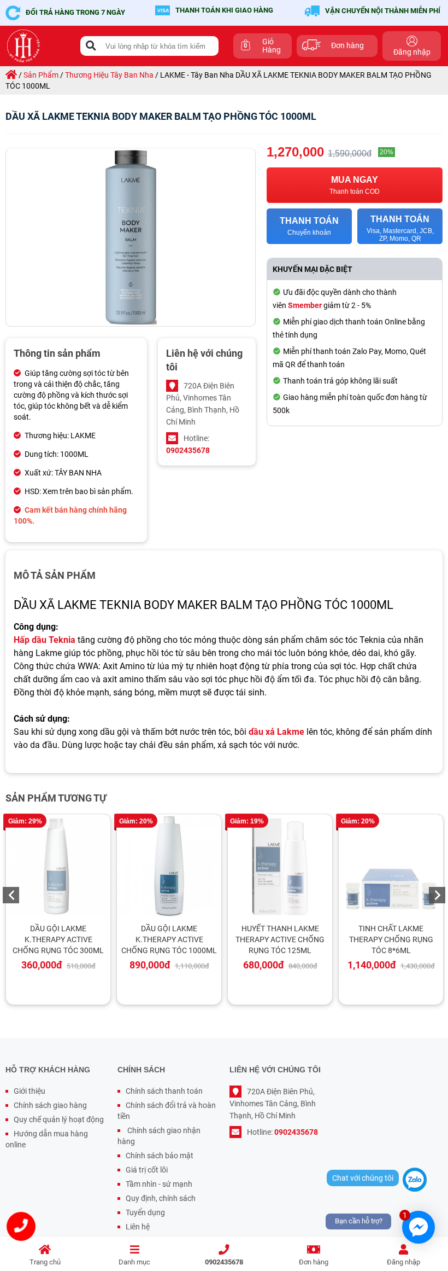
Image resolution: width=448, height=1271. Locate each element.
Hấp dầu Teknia (44, 640)
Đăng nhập (403, 1262)
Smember (305, 305)
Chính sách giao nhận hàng (159, 1136)
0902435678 (224, 1262)
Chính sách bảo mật (159, 1155)
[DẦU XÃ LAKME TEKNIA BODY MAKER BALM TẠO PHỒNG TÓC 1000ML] (130, 237)
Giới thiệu (29, 1091)
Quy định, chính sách (161, 1198)
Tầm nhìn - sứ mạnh (159, 1184)
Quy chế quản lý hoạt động (59, 1119)
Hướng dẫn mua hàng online (46, 1139)
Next (437, 895)
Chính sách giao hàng (50, 1105)
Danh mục (134, 1262)
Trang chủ (45, 1262)
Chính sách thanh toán (164, 1091)
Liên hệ (138, 1226)
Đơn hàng (313, 1262)
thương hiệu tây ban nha (109, 75)
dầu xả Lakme (276, 732)
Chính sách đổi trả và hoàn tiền (166, 1111)
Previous (11, 895)
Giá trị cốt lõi (147, 1169)
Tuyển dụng (145, 1212)
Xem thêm (63, 867)
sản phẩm (40, 75)
